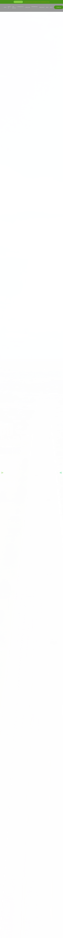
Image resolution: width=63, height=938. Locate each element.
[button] (21, 7)
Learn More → (15, 526)
